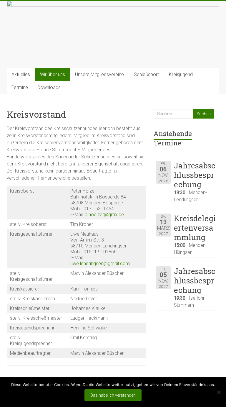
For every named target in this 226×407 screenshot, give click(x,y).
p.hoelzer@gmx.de (104, 214)
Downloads (49, 87)
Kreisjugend (181, 74)
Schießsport (146, 74)
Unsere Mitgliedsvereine (99, 74)
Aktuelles (20, 74)
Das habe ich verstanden (113, 395)
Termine (19, 87)
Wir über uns (52, 74)
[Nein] (219, 392)
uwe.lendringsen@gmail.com (100, 263)
